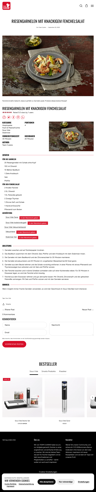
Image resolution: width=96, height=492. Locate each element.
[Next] (92, 397)
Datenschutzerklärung (26, 484)
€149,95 (22, 423)
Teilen (8, 304)
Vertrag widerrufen (9, 440)
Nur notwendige (66, 482)
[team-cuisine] (6, 6)
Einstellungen (83, 482)
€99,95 (64, 423)
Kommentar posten (14, 344)
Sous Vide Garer (12, 217)
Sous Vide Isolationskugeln (16, 223)
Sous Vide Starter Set (22, 421)
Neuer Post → (88, 309)
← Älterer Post (8, 309)
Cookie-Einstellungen (48, 472)
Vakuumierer (10, 232)
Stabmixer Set (11, 237)
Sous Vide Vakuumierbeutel (15, 227)
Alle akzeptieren (47, 482)
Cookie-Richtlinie (11, 484)
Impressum (10, 486)
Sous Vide (8, 298)
